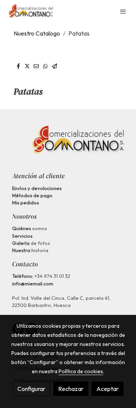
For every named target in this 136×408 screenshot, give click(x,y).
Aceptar (107, 388)
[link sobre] (68, 145)
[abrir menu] (123, 11)
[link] (30, 11)
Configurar (31, 388)
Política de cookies (81, 371)
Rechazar (70, 388)
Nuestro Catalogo (37, 33)
